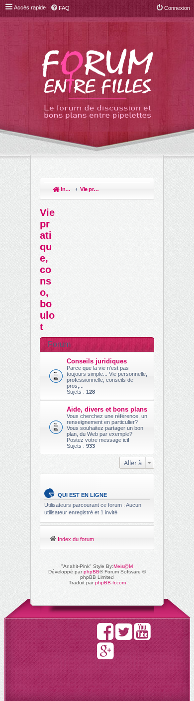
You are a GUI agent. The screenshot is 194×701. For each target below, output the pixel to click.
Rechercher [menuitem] (142, 190)
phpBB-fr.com (110, 582)
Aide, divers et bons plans (107, 409)
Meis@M (123, 566)
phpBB (91, 571)
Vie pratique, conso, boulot (90, 189)
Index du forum (66, 189)
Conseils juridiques (97, 361)
